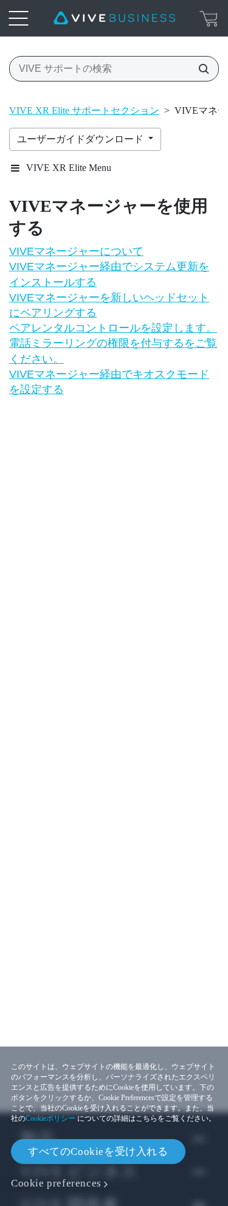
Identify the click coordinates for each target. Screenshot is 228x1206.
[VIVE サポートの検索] (200, 69)
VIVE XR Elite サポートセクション (84, 110)
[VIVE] (114, 18)
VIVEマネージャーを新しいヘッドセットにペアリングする (109, 305)
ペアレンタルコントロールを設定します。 (113, 328)
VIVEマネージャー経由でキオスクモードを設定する (109, 382)
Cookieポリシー (50, 1118)
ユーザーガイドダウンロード (81, 139)
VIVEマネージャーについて (76, 251)
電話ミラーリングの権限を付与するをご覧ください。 (113, 350)
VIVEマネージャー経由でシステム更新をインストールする (109, 274)
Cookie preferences (56, 1183)
